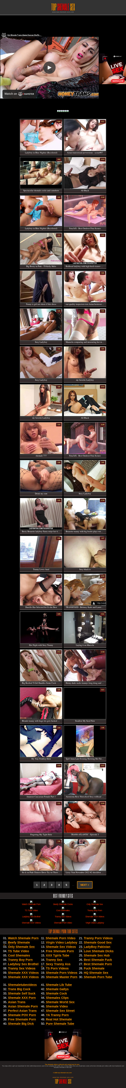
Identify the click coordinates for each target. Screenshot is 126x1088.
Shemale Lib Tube (59, 984)
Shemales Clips (57, 997)
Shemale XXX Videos (23, 972)
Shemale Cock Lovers (54, 995)
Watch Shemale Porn (23, 938)
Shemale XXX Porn (22, 997)
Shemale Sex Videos (61, 946)
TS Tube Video (18, 951)
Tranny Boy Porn (20, 959)
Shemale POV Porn (22, 1015)
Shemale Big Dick (21, 1023)
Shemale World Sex (60, 1002)
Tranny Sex (54, 959)
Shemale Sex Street (60, 1010)
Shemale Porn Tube (98, 977)
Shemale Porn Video (60, 938)
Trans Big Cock (19, 989)
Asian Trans (16, 1002)
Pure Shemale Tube (60, 1023)
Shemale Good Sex (98, 942)
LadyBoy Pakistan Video (94, 948)
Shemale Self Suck (21, 993)
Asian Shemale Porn (23, 1006)
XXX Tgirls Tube (57, 955)
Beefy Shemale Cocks (16, 944)
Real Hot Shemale (59, 1019)
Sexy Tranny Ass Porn (56, 965)
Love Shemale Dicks (99, 951)
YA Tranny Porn (57, 1015)
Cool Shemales (19, 955)
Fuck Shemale (94, 968)
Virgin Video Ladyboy (61, 942)
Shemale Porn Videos (61, 972)
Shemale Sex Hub (97, 955)
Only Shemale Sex (21, 946)
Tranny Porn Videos (98, 938)
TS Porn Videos (57, 968)
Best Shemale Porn (98, 964)
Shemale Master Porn (61, 977)
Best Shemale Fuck (98, 959)
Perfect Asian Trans (22, 1010)
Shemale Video (57, 1006)
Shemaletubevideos (22, 984)
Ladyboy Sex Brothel (23, 964)
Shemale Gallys (57, 989)
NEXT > (84, 885)
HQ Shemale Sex (96, 972)
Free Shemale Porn (60, 951)
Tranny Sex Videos (21, 968)
